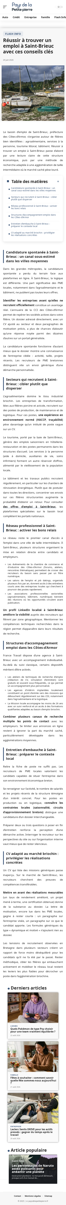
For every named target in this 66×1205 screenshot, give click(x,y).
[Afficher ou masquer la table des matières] (53, 181)
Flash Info (13, 34)
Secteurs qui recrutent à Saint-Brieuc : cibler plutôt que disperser (34, 198)
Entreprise (15, 1126)
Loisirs (14, 1026)
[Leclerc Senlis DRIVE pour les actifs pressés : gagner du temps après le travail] (33, 1108)
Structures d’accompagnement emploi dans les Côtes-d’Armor (33, 216)
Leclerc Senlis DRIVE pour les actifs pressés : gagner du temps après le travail (31, 1132)
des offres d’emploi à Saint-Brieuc (29, 506)
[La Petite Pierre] (22, 7)
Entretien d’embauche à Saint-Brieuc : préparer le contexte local (30, 225)
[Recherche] (52, 7)
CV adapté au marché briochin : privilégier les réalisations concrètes (33, 234)
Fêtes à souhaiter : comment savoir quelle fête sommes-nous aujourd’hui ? (33, 1080)
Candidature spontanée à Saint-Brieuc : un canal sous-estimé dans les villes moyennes (33, 189)
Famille (14, 1075)
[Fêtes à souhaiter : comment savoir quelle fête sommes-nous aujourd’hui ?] (33, 1056)
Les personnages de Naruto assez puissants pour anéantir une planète (33, 1168)
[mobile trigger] (5, 7)
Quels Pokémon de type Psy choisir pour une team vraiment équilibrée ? (32, 1030)
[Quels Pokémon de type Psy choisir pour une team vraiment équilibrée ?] (33, 1007)
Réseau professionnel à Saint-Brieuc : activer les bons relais (34, 207)
